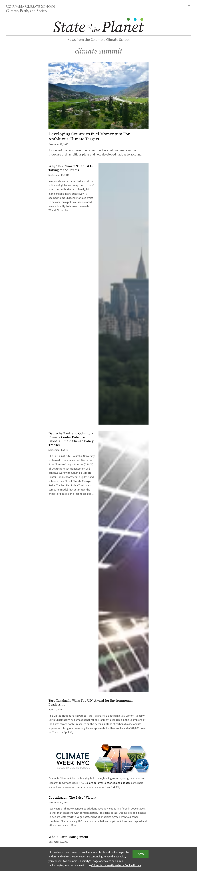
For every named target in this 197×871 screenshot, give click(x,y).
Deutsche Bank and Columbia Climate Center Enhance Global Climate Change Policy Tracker (71, 439)
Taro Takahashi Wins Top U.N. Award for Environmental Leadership (90, 702)
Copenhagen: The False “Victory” (73, 797)
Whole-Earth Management (68, 837)
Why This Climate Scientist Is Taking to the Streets (70, 168)
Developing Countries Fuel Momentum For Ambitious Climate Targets (89, 136)
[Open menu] (189, 7)
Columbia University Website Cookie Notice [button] (116, 865)
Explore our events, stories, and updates (107, 783)
